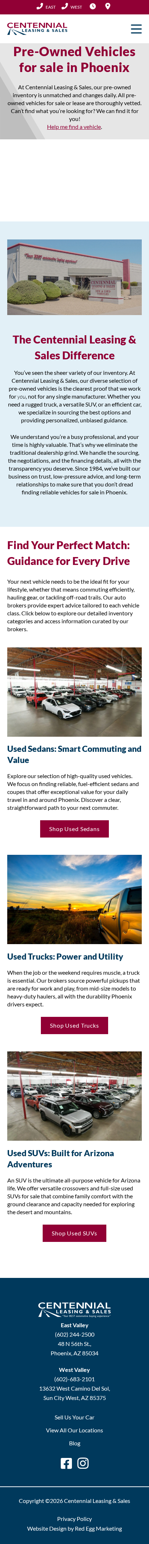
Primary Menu (136, 28)
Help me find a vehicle (74, 126)
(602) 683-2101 (71, 6)
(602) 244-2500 (46, 6)
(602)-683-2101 (74, 1378)
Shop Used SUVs (74, 1233)
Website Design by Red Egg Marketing (74, 1528)
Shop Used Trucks (74, 1025)
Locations (107, 6)
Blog (74, 1443)
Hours (92, 6)
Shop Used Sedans (74, 828)
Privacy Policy (74, 1518)
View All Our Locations (74, 1430)
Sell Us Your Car (74, 1417)
